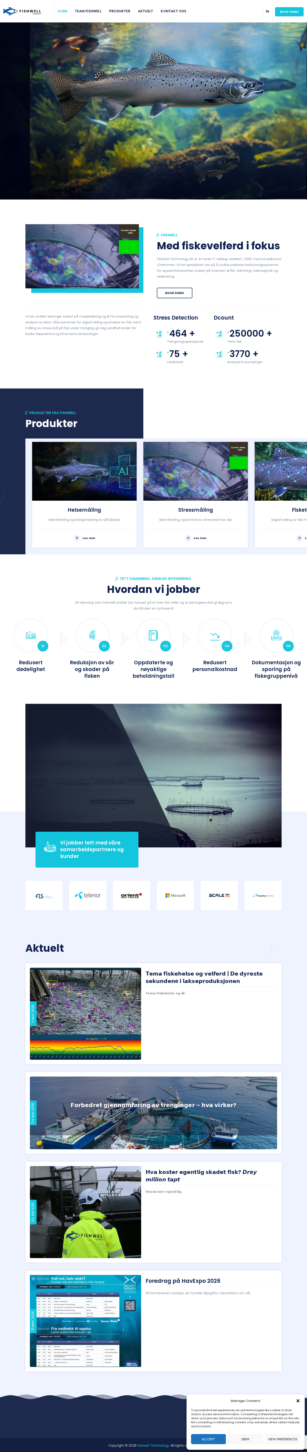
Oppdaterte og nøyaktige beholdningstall (154, 669)
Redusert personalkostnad (215, 666)
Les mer (88, 538)
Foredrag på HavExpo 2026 (183, 1281)
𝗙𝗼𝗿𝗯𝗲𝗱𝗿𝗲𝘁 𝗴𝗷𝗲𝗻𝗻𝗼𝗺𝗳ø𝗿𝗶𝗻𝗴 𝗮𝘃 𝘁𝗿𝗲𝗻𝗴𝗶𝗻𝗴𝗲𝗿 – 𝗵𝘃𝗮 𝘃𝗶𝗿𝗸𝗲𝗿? (153, 1105)
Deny (246, 1439)
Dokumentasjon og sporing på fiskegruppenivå (276, 669)
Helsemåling (84, 510)
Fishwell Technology (153, 1445)
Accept (208, 1439)
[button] (298, 1401)
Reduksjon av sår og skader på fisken (92, 669)
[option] (84, 493)
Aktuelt (145, 11)
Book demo (289, 12)
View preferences (283, 1439)
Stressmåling (195, 510)
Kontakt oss (173, 11)
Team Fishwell (88, 11)
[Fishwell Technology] (27, 11)
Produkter (119, 11)
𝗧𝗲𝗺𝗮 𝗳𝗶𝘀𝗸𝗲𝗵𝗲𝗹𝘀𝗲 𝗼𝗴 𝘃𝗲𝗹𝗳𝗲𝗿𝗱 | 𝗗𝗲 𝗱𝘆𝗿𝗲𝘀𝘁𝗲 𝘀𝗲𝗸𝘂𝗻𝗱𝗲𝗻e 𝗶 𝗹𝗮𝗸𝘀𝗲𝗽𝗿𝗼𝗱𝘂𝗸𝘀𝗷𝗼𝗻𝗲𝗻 (204, 977)
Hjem (62, 11)
